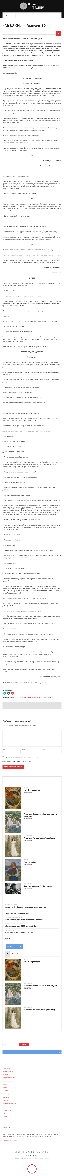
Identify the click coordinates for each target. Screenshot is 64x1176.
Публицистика (6, 1110)
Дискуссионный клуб (8, 1077)
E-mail (24, 749)
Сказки (33, 31)
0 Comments (28, 792)
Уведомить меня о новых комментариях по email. (21, 757)
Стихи (26, 859)
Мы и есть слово (32, 1151)
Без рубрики (28, 883)
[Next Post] (46, 705)
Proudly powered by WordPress (22, 1158)
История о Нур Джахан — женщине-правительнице (25, 907)
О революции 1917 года (9, 1103)
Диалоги (5, 1074)
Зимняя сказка (7, 1081)
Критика (4, 1087)
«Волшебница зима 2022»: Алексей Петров (22, 926)
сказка (40, 697)
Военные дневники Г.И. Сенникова (38, 886)
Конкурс (4, 1084)
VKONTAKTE (10, 946)
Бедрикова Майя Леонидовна (18, 697)
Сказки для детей (48, 697)
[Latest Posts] (7, 953)
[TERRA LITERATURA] (32, 6)
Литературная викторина (10, 1094)
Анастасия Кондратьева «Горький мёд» (40, 838)
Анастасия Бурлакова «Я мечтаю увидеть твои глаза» (40, 815)
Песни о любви (30, 862)
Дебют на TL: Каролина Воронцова (19, 932)
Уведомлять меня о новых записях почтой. (19, 761)
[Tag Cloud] (17, 953)
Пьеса (4, 1113)
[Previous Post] (17, 705)
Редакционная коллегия (9, 1140)
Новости (5, 1100)
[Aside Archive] (58, 33)
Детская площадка (32, 697)
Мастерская (28, 811)
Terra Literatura (21, 31)
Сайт (43, 749)
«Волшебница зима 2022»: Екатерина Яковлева (23, 920)
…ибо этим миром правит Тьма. (17, 913)
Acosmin (47, 1158)
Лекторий (5, 1090)
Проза (26, 787)
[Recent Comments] (12, 953)
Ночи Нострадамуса (32, 790)
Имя (4, 749)
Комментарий (7, 728)
